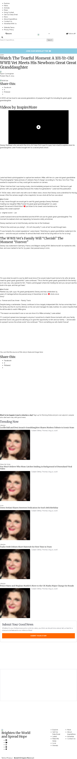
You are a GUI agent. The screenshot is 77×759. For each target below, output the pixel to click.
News (6, 5)
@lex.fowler (4, 199)
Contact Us (8, 21)
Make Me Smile (5, 464)
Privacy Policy (9, 30)
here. (41, 352)
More (6, 17)
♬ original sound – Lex (8, 213)
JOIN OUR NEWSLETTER (38, 51)
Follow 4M (71, 33)
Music (6, 10)
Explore (7, 3)
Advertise (70, 736)
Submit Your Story (38, 636)
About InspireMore (10, 19)
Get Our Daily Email (11, 14)
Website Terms (9, 27)
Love (2, 55)
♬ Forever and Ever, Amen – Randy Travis (15, 300)
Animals (7, 8)
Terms (4, 758)
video (9, 193)
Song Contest (9, 12)
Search (9, 33)
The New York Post (62, 180)
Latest (54, 736)
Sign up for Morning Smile (43, 415)
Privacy (9, 758)
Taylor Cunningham (7, 74)
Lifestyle (2, 425)
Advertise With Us (10, 23)
